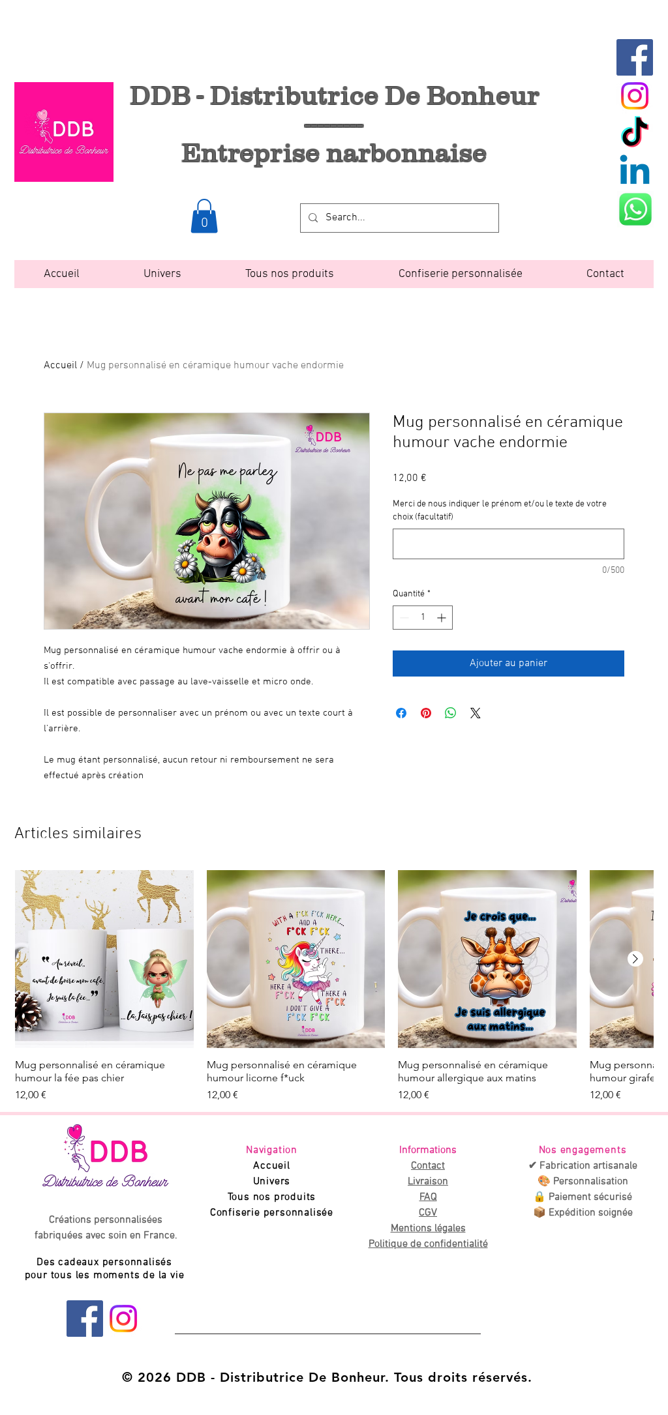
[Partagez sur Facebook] (401, 713)
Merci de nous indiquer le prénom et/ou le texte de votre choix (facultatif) (500, 511)
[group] (334, 986)
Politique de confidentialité (428, 1244)
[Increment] (442, 617)
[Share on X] (475, 713)
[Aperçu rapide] (104, 959)
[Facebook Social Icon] (634, 57)
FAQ (428, 1197)
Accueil (60, 365)
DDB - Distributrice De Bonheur (334, 94)
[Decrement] (403, 617)
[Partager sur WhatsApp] (451, 713)
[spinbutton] (422, 617)
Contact (428, 1166)
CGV (428, 1212)
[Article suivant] (635, 959)
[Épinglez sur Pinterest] (426, 713)
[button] (204, 216)
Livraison (428, 1181)
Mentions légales (428, 1228)
